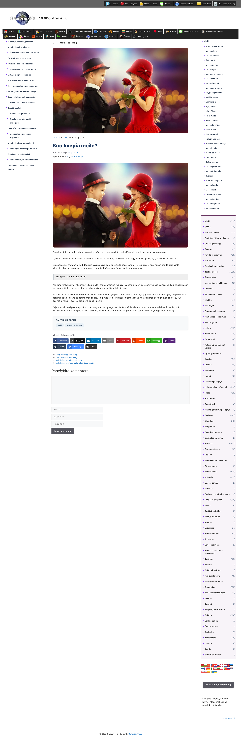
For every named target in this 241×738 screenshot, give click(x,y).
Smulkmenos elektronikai (19, 154)
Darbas (62, 31)
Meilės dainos (212, 65)
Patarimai (209, 260)
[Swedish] (212, 671)
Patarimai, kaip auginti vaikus (215, 346)
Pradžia (12, 31)
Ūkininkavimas (211, 626)
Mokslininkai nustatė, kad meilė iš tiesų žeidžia (75, 363)
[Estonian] (231, 665)
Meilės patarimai (213, 166)
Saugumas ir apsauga (215, 311)
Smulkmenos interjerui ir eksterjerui (20, 121)
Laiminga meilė (213, 102)
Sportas (39, 36)
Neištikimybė (212, 97)
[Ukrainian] (215, 671)
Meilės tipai (211, 69)
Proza (207, 393)
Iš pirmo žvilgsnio (214, 180)
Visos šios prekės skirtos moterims (23, 86)
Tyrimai (208, 604)
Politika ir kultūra (213, 570)
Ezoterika (209, 632)
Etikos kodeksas (150, 4)
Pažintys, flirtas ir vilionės (217, 238)
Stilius (52, 36)
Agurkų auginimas (213, 353)
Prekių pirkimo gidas (214, 266)
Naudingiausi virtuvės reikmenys (22, 91)
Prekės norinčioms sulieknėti (20, 64)
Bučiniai (209, 176)
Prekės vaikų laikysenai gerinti (23, 69)
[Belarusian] (202, 665)
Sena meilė (211, 129)
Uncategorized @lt (213, 243)
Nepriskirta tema (212, 576)
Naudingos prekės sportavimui (23, 149)
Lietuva (129, 31)
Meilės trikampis (213, 171)
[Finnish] (202, 668)
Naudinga (209, 370)
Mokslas (173, 31)
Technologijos (96, 36)
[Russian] (228, 668)
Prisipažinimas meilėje (216, 143)
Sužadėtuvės (212, 162)
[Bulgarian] (205, 665)
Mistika (208, 300)
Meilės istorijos (212, 199)
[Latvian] (215, 668)
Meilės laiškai (212, 190)
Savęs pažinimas (212, 545)
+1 (68, 156)
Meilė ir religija (212, 148)
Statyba (208, 564)
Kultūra (116, 31)
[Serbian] (231, 668)
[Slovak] (202, 671)
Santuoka (12, 36)
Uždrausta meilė (213, 194)
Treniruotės (210, 398)
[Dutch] (225, 665)
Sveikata (65, 36)
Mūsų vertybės (131, 4)
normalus (78, 156)
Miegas (208, 522)
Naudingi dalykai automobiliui (21, 143)
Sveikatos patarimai (214, 438)
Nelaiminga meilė (214, 139)
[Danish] (222, 665)
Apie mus (114, 4)
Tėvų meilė (211, 157)
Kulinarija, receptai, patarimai (20, 42)
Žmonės (127, 36)
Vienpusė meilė (213, 153)
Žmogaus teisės (212, 449)
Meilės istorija (212, 185)
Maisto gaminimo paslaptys (217, 410)
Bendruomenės (46, 31)
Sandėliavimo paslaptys (216, 460)
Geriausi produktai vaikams (217, 494)
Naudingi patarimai (191, 31)
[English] (228, 665)
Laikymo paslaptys (213, 381)
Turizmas (112, 36)
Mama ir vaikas (144, 31)
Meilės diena (211, 51)
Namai (208, 376)
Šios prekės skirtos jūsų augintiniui (20, 136)
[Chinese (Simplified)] (209, 665)
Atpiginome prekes (213, 294)
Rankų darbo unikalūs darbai (22, 102)
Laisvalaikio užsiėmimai (82, 31)
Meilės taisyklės (213, 125)
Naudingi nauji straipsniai (19, 47)
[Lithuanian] (218, 668)
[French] (205, 668)
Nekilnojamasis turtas (214, 31)
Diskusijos (168, 4)
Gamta (208, 649)
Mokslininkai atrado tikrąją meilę (69, 360)
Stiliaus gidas (211, 322)
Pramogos (209, 305)
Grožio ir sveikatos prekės (19, 58)
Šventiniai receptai (213, 432)
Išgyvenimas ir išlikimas (216, 283)
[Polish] (222, 668)
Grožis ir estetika (213, 511)
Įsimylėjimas (211, 111)
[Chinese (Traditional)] (212, 665)
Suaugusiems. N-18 (214, 581)
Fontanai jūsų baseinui (20, 113)
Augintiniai (210, 404)
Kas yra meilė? (212, 55)
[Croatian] (215, 665)
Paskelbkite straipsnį (227, 4)
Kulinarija (102, 31)
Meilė (160, 31)
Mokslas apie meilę (68, 43)
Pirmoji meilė (212, 120)
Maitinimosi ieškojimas (215, 317)
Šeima (26, 36)
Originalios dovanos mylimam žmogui (21, 167)
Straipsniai (210, 339)
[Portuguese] (225, 668)
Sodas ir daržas (212, 232)
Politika (208, 615)
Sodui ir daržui (14, 108)
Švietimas (79, 36)
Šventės (208, 249)
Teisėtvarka (210, 333)
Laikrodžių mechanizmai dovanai (22, 128)
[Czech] (218, 665)
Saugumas (210, 426)
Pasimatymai (212, 134)
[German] (209, 668)
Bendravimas (27, 31)
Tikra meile (211, 116)
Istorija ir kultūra (212, 516)
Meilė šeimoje (212, 79)
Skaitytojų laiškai (213, 654)
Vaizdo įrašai (143, 36)
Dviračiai (209, 288)
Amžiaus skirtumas (214, 46)
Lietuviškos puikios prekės (19, 75)
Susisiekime (206, 4)
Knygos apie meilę (214, 92)
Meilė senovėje (212, 208)
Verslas (208, 598)
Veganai (208, 455)
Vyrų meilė (211, 106)
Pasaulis (209, 488)
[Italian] (212, 668)
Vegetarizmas (211, 483)
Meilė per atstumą (214, 88)
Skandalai (209, 421)
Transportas (210, 637)
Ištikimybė (210, 60)
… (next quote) (229, 718)
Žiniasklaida (210, 277)
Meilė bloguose (213, 203)
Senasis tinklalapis (187, 4)
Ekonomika (210, 587)
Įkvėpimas (209, 539)
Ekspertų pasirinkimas (215, 609)
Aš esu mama (211, 466)
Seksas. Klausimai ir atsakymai (214, 552)
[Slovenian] (205, 671)
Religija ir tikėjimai (213, 500)
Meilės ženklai (212, 83)
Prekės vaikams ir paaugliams (21, 80)
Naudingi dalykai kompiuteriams (24, 160)
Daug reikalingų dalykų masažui (22, 97)
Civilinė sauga (211, 621)
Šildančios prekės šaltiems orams (24, 53)
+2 (71, 156)
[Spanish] (209, 671)
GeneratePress (135, 734)
